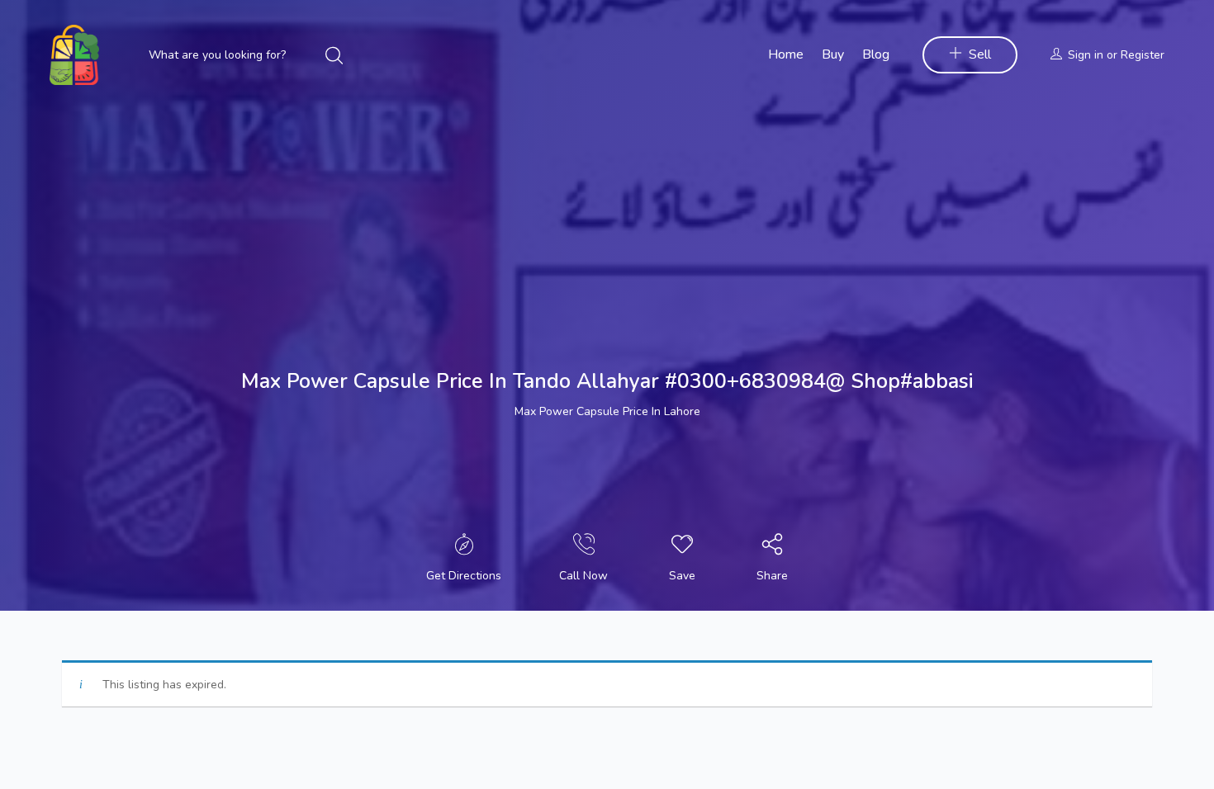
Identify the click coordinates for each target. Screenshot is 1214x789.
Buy (833, 54)
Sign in (1085, 55)
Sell (980, 54)
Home (786, 54)
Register (1142, 55)
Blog (875, 54)
